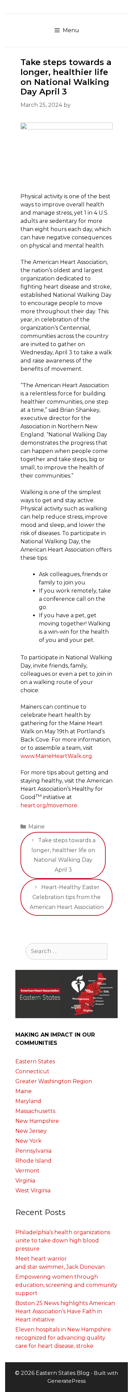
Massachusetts (35, 1111)
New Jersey (31, 1131)
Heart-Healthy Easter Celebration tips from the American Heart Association (67, 897)
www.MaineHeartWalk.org (56, 756)
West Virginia (32, 1190)
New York (28, 1141)
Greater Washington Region (53, 1081)
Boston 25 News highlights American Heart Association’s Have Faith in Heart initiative (65, 1311)
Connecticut (32, 1071)
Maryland (28, 1101)
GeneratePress (66, 1381)
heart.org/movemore (48, 805)
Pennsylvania (33, 1151)
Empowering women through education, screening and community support (66, 1285)
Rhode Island (33, 1160)
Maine (36, 826)
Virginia (25, 1180)
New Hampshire (37, 1121)
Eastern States (35, 1061)
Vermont (27, 1170)
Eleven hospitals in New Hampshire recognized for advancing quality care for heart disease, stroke (63, 1337)
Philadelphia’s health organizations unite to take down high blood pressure (62, 1240)
